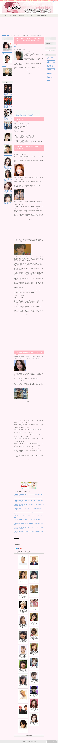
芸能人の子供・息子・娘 (51, 69)
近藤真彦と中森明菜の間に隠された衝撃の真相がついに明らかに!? (27, 114)
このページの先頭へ (52, 741)
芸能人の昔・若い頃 (50, 77)
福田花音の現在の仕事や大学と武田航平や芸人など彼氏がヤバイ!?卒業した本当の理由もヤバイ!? (34, 638)
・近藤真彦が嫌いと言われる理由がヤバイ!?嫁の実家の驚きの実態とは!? (28, 498)
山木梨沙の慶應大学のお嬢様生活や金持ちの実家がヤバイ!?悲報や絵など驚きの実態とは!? (34, 653)
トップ (5, 15)
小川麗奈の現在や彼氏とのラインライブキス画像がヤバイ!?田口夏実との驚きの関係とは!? (23, 581)
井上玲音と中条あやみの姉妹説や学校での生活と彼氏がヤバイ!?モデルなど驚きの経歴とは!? (23, 626)
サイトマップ (30, 15)
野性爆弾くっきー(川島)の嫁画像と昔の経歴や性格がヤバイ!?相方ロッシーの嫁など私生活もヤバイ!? (23, 700)
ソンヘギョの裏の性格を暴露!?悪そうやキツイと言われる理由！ (34, 581)
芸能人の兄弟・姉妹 (50, 66)
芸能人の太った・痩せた (51, 68)
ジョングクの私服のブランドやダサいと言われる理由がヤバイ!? (34, 595)
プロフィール (17, 112)
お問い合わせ (13, 15)
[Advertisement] (29, 26)
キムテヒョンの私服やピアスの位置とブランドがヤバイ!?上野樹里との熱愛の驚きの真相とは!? (23, 611)
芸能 (15, 46)
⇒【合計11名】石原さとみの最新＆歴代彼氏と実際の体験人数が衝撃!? (7, 52)
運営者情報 (21, 15)
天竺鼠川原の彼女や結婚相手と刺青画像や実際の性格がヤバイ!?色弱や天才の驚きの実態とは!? (23, 566)
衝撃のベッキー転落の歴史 (42, 15)
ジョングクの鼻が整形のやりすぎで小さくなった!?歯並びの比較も (34, 695)
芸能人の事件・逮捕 (50, 65)
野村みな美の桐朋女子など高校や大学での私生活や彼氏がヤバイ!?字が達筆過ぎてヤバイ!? (23, 641)
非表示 (28, 110)
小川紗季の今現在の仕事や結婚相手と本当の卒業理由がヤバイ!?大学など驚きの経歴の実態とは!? (23, 730)
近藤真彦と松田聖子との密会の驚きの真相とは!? (24, 115)
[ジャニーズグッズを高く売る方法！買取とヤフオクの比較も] (29, 485)
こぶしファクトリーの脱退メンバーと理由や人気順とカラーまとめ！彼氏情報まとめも (34, 609)
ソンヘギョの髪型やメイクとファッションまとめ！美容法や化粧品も (34, 723)
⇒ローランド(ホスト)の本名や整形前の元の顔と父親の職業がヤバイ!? (7, 77)
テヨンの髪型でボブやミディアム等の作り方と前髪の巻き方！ (34, 709)
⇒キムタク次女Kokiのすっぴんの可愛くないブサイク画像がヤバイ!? (7, 65)
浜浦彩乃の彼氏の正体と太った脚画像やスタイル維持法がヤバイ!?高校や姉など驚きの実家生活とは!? (23, 685)
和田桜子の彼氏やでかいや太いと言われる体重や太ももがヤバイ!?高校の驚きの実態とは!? (23, 671)
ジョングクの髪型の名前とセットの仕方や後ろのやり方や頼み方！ (34, 667)
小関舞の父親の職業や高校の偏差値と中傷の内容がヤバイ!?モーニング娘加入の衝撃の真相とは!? (23, 656)
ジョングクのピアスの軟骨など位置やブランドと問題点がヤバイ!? (34, 681)
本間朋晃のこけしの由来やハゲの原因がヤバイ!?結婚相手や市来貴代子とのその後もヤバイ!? (34, 566)
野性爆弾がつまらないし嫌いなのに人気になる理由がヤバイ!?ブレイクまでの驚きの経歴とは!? (23, 715)
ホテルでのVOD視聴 (50, 57)
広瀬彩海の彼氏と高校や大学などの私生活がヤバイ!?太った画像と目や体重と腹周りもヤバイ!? (34, 623)
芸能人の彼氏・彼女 (50, 73)
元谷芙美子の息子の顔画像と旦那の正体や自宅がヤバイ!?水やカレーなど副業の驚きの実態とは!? (23, 596)
